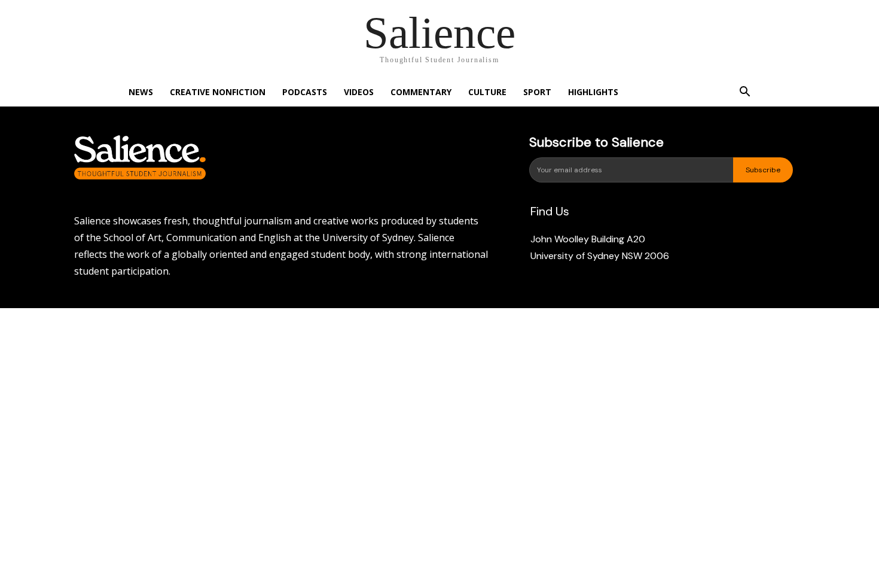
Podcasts (304, 92)
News (141, 92)
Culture (487, 92)
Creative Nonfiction (217, 92)
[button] (744, 93)
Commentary (420, 92)
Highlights (593, 92)
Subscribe (763, 170)
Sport (537, 92)
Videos (359, 92)
